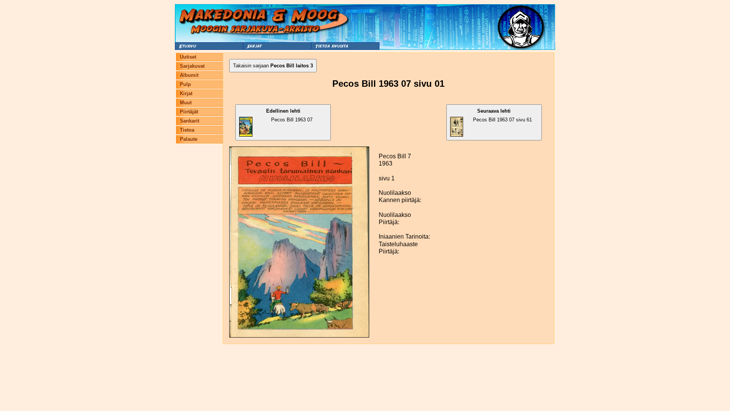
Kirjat (186, 93)
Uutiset (188, 57)
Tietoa (187, 130)
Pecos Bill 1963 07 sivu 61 (502, 115)
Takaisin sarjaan (273, 65)
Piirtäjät (189, 112)
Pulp (185, 84)
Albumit (189, 75)
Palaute (188, 139)
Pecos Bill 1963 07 (289, 115)
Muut (186, 102)
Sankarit (189, 121)
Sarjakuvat (192, 66)
